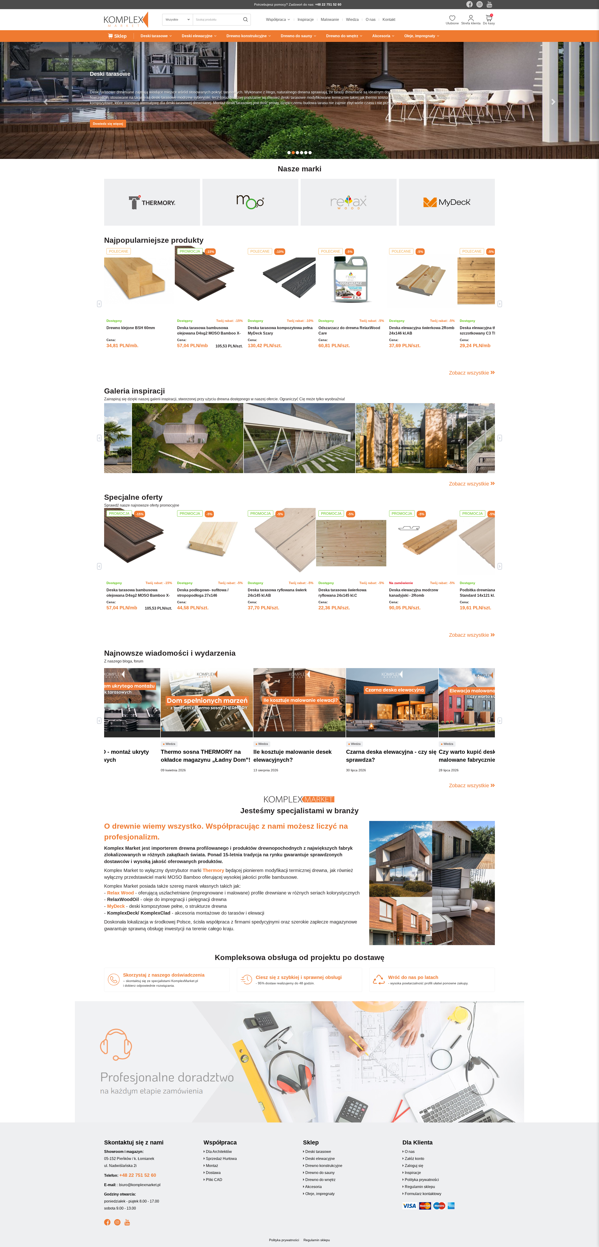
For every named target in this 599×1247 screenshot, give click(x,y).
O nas (371, 20)
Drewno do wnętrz (320, 1180)
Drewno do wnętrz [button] (342, 36)
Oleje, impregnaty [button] (420, 36)
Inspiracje (306, 20)
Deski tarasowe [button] (155, 36)
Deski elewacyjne (320, 1159)
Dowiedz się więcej (108, 118)
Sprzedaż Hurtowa (221, 1159)
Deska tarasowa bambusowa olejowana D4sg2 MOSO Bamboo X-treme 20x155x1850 (209, 333)
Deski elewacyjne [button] (197, 36)
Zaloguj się (414, 1166)
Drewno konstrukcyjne (323, 1166)
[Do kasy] (489, 18)
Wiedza (352, 20)
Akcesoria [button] (381, 36)
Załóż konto (414, 1159)
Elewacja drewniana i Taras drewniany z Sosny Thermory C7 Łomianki (292, 460)
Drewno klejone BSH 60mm (130, 328)
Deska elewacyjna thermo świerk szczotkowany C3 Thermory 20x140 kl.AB (491, 333)
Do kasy (489, 23)
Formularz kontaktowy (423, 1194)
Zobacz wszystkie (469, 373)
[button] (45, 100)
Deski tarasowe (318, 1152)
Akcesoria (313, 1187)
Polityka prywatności (422, 1180)
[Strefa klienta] (471, 18)
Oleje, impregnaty (320, 1194)
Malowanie (330, 20)
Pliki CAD (214, 1180)
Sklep (120, 36)
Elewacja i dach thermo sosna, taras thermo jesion (183, 463)
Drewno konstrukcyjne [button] (247, 36)
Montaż (212, 1166)
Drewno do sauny (320, 1173)
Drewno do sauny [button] (297, 36)
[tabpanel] (139, 304)
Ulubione (452, 23)
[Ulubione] (452, 18)
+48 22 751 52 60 (328, 4)
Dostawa (213, 1173)
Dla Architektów (219, 1152)
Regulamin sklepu (420, 1187)
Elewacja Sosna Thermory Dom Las (394, 463)
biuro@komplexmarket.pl (140, 1185)
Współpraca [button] (276, 20)
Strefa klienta (471, 23)
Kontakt (389, 20)
